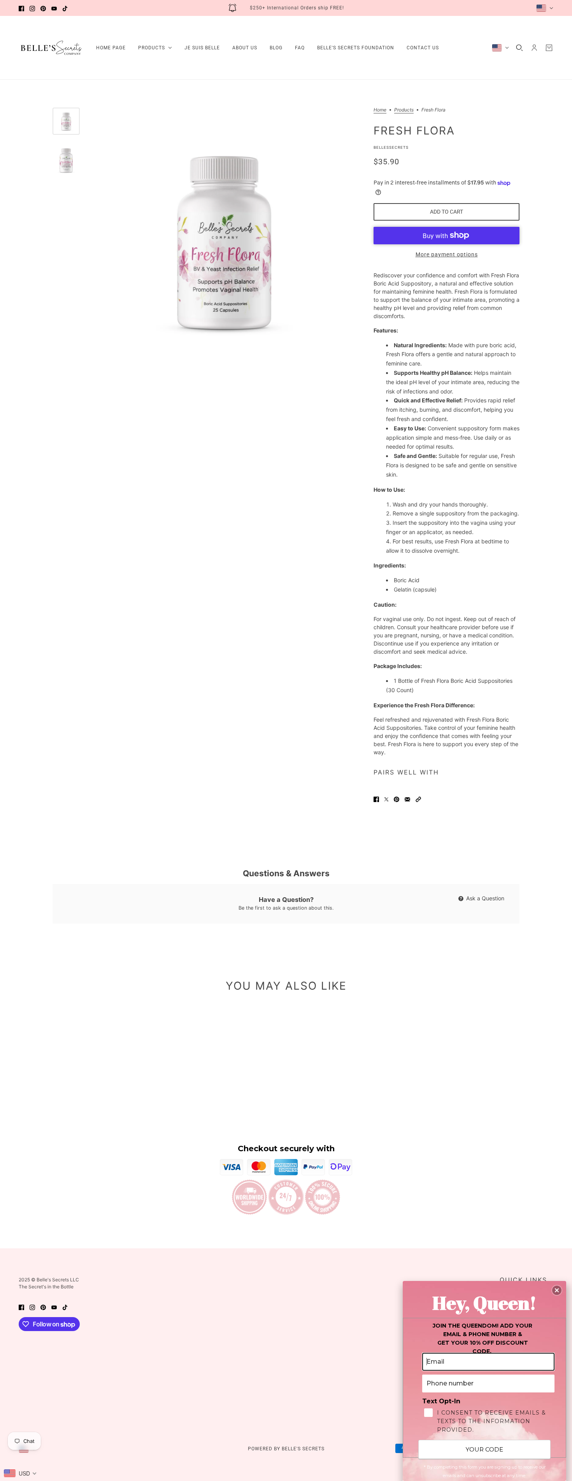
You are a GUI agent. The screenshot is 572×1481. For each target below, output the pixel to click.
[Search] (519, 48)
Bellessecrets (391, 147)
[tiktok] (65, 8)
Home (380, 110)
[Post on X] (386, 799)
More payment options (447, 254)
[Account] (534, 48)
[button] (418, 799)
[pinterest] (43, 8)
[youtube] (54, 8)
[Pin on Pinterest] (396, 799)
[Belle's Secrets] (51, 47)
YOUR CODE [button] (484, 1449)
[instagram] (32, 8)
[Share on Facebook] (376, 799)
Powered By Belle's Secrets (286, 1448)
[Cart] (549, 48)
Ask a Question (484, 898)
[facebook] (21, 8)
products (404, 110)
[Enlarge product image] (224, 240)
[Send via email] (407, 799)
